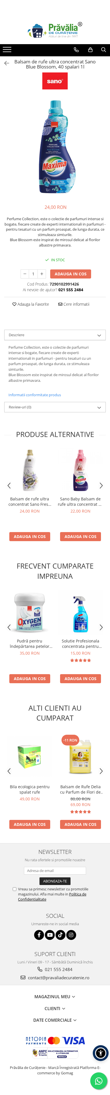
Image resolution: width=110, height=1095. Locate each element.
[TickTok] (60, 935)
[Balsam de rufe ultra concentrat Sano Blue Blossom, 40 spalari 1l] (55, 147)
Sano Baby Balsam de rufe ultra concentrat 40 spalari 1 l (80, 501)
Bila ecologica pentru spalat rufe (30, 789)
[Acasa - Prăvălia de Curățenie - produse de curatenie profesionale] (55, 30)
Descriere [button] (16, 334)
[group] (55, 147)
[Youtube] (50, 935)
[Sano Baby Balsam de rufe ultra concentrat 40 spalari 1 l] (80, 470)
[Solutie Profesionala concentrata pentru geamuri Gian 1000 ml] (80, 612)
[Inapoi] (4, 63)
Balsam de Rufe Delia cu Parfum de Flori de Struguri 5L (80, 789)
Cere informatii (75, 304)
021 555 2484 (58, 969)
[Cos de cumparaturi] (90, 49)
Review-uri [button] (20, 407)
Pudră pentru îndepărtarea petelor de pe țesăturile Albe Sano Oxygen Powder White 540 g (30, 643)
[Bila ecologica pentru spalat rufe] (29, 756)
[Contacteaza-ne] (76, 49)
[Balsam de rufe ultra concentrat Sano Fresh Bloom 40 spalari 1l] (29, 470)
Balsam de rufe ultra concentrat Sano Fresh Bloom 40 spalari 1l (29, 501)
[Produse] (8, 51)
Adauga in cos (71, 274)
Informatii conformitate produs (34, 394)
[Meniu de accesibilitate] (101, 1053)
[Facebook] (39, 935)
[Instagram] (71, 935)
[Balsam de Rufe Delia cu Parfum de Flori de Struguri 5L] (80, 756)
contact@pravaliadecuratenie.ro (58, 977)
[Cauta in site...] (103, 49)
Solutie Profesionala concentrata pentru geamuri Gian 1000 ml (80, 643)
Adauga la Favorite (32, 304)
